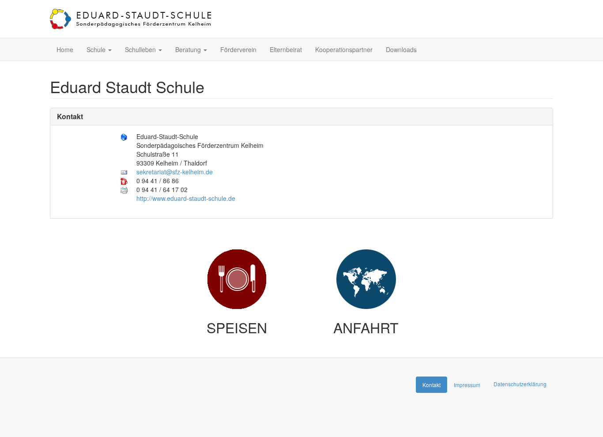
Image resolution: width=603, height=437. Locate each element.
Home (65, 49)
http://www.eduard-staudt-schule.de (185, 198)
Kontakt (70, 116)
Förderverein (238, 49)
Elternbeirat (286, 49)
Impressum (467, 384)
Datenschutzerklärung (520, 384)
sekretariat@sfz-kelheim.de (174, 171)
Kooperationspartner (344, 49)
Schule (97, 49)
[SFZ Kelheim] (131, 19)
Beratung (189, 49)
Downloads (401, 49)
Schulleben (141, 49)
